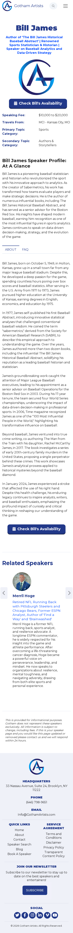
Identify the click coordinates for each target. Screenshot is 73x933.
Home (19, 830)
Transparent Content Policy (53, 854)
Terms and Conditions (54, 836)
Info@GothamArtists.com (36, 814)
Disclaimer (53, 842)
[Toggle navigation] (65, 6)
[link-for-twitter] (17, 915)
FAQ (25, 249)
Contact (19, 839)
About (10, 249)
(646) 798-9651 (36, 802)
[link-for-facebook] (25, 915)
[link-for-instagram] (32, 915)
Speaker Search (19, 844)
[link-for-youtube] (54, 915)
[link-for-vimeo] (47, 915)
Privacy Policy (53, 847)
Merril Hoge (24, 596)
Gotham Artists (28, 5)
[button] (38, 104)
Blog (19, 849)
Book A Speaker (19, 854)
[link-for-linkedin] (39, 915)
